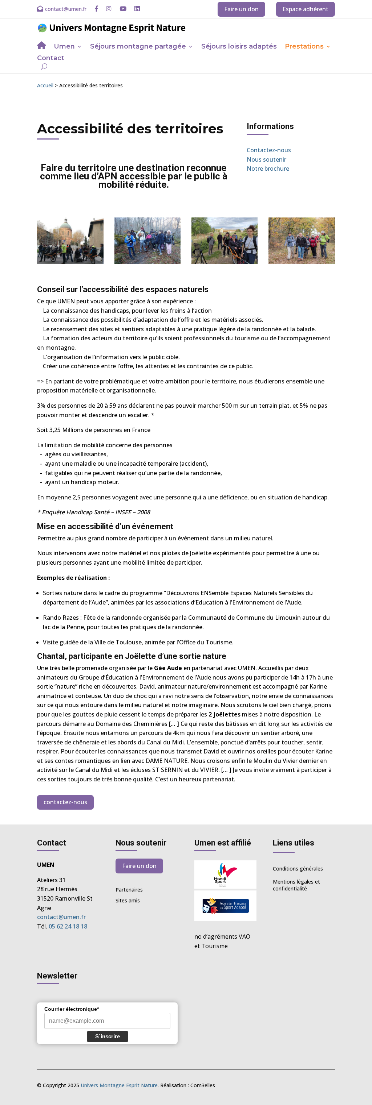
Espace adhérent (305, 9)
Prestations (304, 47)
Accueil (45, 85)
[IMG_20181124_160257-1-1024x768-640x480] (70, 262)
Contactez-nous (269, 150)
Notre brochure (268, 169)
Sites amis (128, 901)
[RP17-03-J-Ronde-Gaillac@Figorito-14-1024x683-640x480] (301, 262)
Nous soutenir (266, 159)
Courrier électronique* (71, 1009)
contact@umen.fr (61, 917)
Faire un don (241, 9)
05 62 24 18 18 (68, 926)
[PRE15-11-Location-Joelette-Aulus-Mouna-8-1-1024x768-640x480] (147, 262)
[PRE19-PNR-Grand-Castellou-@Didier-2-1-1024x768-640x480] (224, 262)
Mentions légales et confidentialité (296, 885)
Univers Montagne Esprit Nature (119, 1085)
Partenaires (129, 890)
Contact (50, 58)
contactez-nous (65, 802)
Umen (64, 47)
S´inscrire (107, 1036)
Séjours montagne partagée (138, 47)
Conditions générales (298, 868)
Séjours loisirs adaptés (239, 47)
